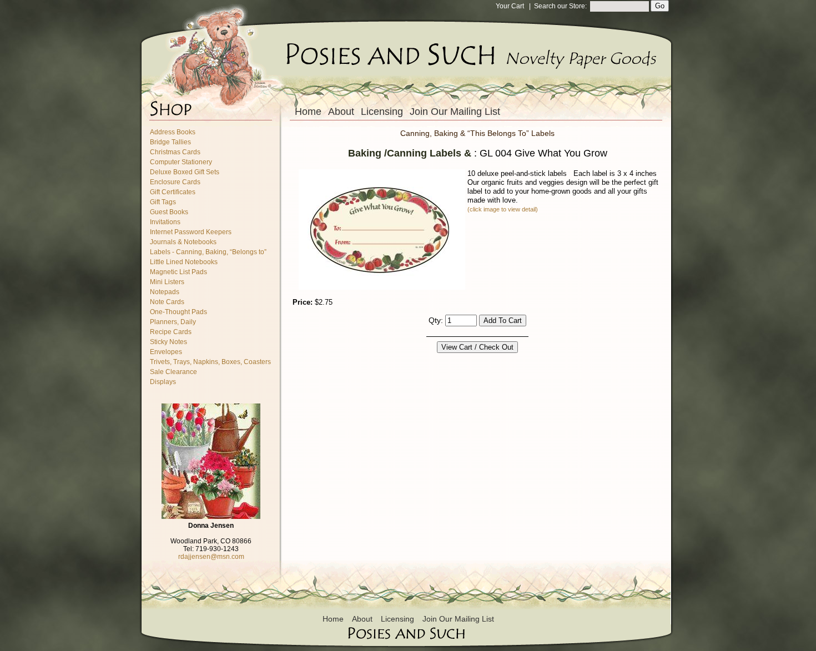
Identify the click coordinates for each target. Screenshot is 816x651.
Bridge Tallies (170, 142)
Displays (163, 382)
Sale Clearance (173, 372)
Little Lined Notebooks (184, 262)
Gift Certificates (172, 192)
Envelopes (166, 352)
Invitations (165, 222)
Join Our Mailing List (455, 111)
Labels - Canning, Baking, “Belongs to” (208, 252)
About (341, 111)
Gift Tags (163, 202)
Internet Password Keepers (190, 232)
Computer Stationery (181, 162)
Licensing (382, 111)
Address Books (172, 132)
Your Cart (510, 6)
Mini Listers (167, 282)
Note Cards (167, 302)
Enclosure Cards (175, 182)
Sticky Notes (168, 342)
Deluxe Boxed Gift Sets (184, 172)
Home (308, 111)
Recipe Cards (171, 332)
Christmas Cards (175, 152)
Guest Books (169, 212)
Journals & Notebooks (183, 242)
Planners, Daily (173, 322)
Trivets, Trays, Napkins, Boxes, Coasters (210, 362)
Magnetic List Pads (178, 272)
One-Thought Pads (178, 312)
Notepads (164, 292)
